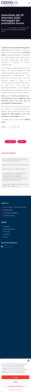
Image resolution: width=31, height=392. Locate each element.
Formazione (6, 226)
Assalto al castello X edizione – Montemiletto (15, 165)
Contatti (5, 237)
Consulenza (6, 234)
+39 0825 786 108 (8, 215)
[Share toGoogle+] (15, 127)
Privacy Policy (18, 389)
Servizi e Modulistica (9, 229)
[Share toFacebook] (8, 127)
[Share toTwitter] (11, 127)
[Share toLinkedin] (18, 127)
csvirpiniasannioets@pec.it (10, 213)
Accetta (15, 377)
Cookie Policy (11, 389)
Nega (15, 382)
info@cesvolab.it (8, 210)
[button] (28, 360)
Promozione (6, 231)
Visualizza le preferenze (15, 386)
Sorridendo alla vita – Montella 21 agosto (14, 169)
